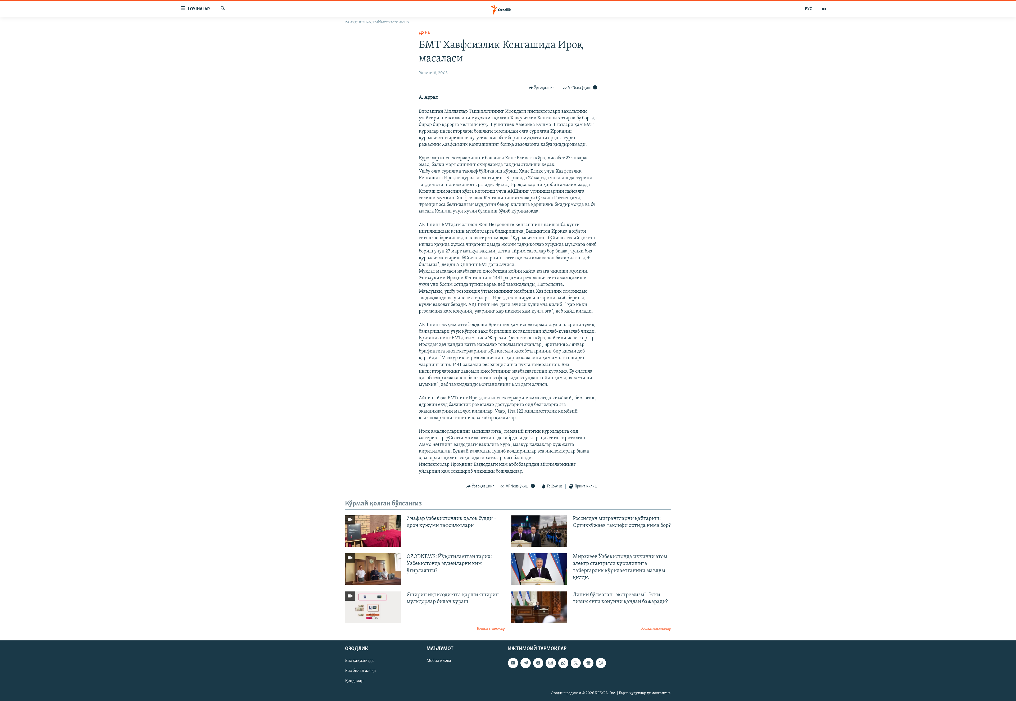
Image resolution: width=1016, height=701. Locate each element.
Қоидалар (354, 681)
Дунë (424, 32)
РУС (808, 9)
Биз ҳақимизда (359, 661)
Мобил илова (439, 661)
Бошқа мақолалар (656, 629)
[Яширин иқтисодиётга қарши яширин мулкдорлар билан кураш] (373, 607)
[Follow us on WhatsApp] (563, 663)
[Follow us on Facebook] (538, 663)
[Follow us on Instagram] (551, 663)
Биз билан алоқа (360, 671)
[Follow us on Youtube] (513, 663)
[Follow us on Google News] (588, 663)
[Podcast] (601, 663)
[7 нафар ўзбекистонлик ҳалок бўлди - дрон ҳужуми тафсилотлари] (373, 531)
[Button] (542, 87)
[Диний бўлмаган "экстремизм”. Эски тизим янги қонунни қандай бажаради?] (539, 607)
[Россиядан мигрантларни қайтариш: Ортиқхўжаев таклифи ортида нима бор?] (539, 531)
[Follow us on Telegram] (525, 663)
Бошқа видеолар (491, 629)
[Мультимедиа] (824, 9)
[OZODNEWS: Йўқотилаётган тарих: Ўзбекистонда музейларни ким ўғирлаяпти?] (373, 569)
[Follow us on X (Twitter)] (576, 663)
